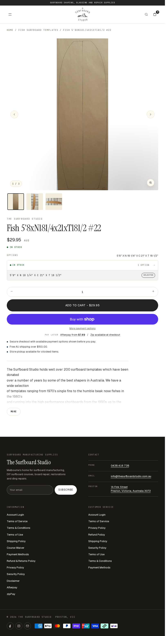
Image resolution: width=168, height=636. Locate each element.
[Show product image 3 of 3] (53, 201)
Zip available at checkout (105, 334)
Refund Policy (96, 534)
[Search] (146, 14)
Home (10, 30)
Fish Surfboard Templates (38, 30)
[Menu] (10, 14)
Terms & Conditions (18, 528)
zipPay (11, 594)
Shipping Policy (16, 541)
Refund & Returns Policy (21, 561)
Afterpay (12, 587)
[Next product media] (150, 114)
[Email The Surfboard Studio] (27, 625)
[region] (82, 114)
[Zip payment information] (114, 625)
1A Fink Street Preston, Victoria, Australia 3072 (131, 489)
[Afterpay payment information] (104, 625)
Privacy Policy (15, 567)
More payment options (82, 328)
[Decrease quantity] (11, 292)
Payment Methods (18, 554)
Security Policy (16, 574)
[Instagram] (18, 625)
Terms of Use (15, 534)
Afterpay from (72, 334)
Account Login (15, 514)
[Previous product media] (14, 114)
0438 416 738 (120, 465)
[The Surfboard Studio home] (82, 14)
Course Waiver (15, 548)
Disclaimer (13, 581)
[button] (82, 114)
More (14, 411)
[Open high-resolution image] (150, 182)
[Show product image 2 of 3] (34, 201)
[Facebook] (10, 625)
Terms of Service (17, 521)
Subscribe (65, 489)
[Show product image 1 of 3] (15, 201)
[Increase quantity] (153, 292)
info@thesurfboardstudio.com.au (131, 476)
